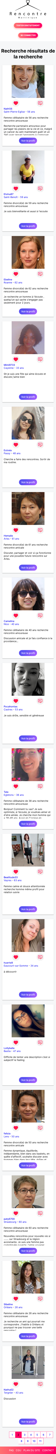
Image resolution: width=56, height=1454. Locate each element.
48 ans (16, 453)
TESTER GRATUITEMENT (28, 25)
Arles (6, 538)
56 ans (31, 111)
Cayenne (9, 367)
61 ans (15, 538)
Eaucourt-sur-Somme (16, 965)
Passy (7, 453)
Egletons (9, 794)
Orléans (8, 1307)
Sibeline (8, 1304)
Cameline (9, 621)
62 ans (18, 282)
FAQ (11, 1450)
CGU (18, 1450)
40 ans (15, 624)
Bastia (7, 1051)
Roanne (8, 282)
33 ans (20, 367)
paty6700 (9, 1218)
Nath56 (8, 108)
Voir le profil (28, 140)
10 (34, 1441)
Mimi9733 (9, 364)
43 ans (19, 1392)
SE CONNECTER (28, 35)
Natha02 (9, 1389)
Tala (6, 791)
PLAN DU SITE (31, 1450)
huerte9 (8, 962)
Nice (6, 624)
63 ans (18, 880)
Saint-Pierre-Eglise (14, 111)
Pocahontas (10, 706)
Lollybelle (9, 1048)
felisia (7, 1133)
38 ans (20, 794)
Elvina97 (8, 194)
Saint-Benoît (11, 197)
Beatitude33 (11, 877)
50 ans (15, 1136)
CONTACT (48, 1450)
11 (40, 1441)
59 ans (24, 197)
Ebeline (8, 279)
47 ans (17, 1051)
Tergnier (8, 1392)
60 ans (22, 1221)
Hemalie (8, 535)
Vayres (7, 880)
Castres (8, 709)
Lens (6, 1136)
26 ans (18, 1307)
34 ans (34, 965)
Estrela (8, 450)
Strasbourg (10, 1221)
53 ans (19, 709)
